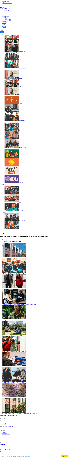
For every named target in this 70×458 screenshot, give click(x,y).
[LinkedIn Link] (4, 444)
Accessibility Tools (5, 1)
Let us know (15, 415)
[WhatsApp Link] (3, 444)
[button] (7, 10)
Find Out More (29, 456)
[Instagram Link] (1, 444)
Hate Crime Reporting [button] (8, 20)
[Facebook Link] (0, 444)
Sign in (3, 2)
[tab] (35, 420)
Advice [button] (6, 18)
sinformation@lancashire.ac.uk (8, 426)
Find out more (22, 257)
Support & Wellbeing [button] (8, 19)
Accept (64, 456)
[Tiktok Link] (2, 444)
